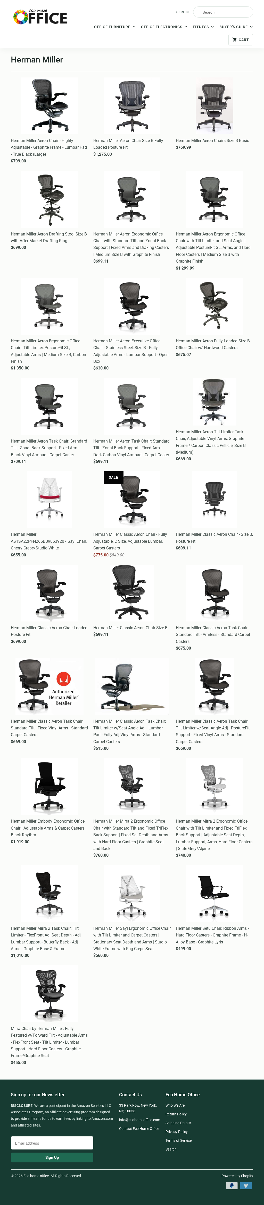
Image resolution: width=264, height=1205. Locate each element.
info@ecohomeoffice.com (139, 1120)
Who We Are (175, 1105)
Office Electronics (162, 27)
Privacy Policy (177, 1132)
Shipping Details (178, 1123)
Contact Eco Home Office (139, 1129)
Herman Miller (37, 60)
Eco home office (36, 1176)
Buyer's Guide (234, 27)
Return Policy (176, 1114)
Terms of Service (179, 1140)
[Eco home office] (41, 18)
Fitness (201, 27)
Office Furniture (112, 27)
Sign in (182, 12)
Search (171, 1149)
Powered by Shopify (237, 1176)
